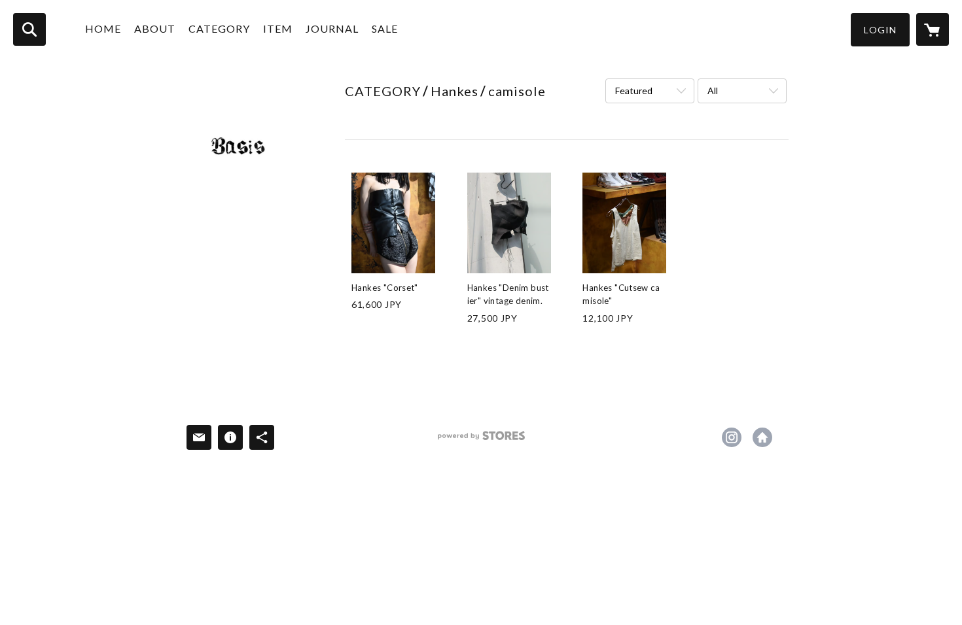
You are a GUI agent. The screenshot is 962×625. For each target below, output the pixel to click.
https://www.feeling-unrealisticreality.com (762, 437)
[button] (880, 29)
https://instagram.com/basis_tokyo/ (731, 437)
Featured (633, 90)
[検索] (29, 29)
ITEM (278, 28)
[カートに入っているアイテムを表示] (932, 29)
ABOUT (154, 28)
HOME (103, 28)
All (712, 90)
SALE (385, 28)
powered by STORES (481, 440)
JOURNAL (332, 28)
